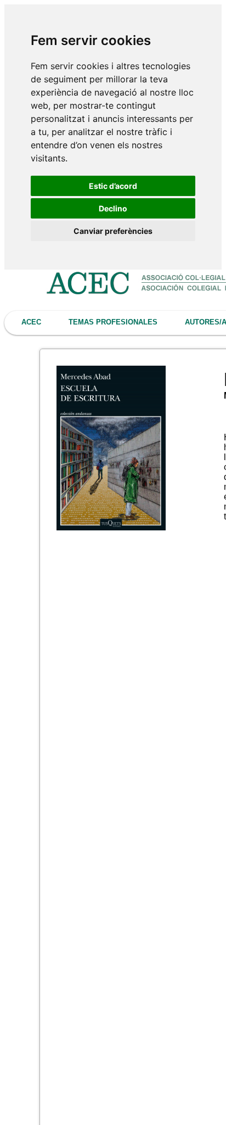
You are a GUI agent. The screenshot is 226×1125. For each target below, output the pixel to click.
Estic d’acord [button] (113, 186)
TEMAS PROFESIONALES (113, 322)
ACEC (31, 322)
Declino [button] (113, 208)
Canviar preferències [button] (113, 231)
